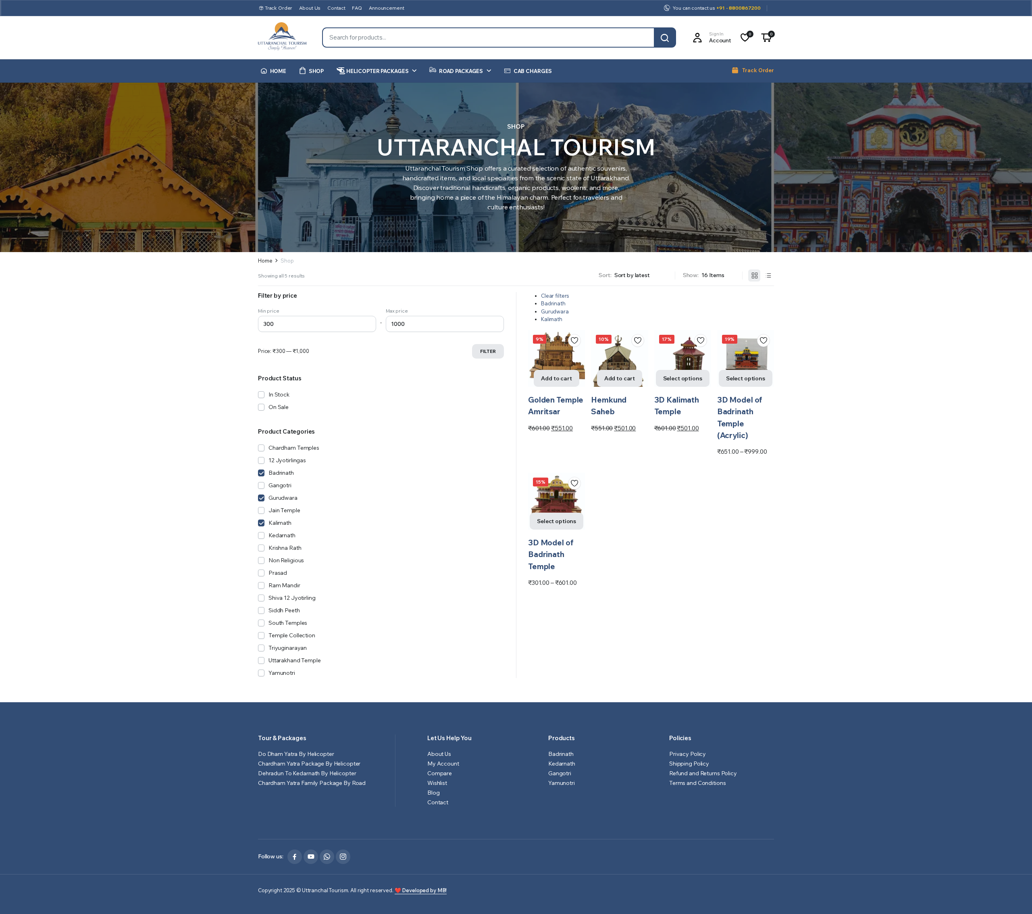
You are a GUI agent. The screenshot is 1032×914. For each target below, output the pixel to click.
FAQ (357, 8)
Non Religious (286, 560)
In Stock (278, 394)
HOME (278, 71)
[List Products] (768, 275)
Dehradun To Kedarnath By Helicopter (307, 773)
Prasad (277, 572)
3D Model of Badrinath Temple (551, 554)
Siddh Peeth (284, 610)
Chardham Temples (293, 447)
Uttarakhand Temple (294, 660)
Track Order (279, 8)
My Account (443, 763)
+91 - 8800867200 (738, 8)
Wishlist (437, 783)
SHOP (316, 71)
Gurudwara (555, 311)
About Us (309, 8)
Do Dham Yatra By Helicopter (296, 753)
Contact (336, 8)
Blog (433, 792)
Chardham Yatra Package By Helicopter (310, 763)
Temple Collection (291, 635)
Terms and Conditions (697, 783)
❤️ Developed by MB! (421, 890)
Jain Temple (284, 510)
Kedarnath (281, 535)
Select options (682, 378)
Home (265, 260)
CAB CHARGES (533, 71)
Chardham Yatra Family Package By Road (312, 783)
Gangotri (279, 485)
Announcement (386, 8)
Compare (577, 369)
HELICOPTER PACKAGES (377, 71)
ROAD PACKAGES (461, 71)
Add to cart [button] (556, 378)
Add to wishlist (574, 340)
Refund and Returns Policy (703, 773)
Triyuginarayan (287, 647)
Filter (488, 351)
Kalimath (551, 319)
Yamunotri (281, 672)
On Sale (278, 407)
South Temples (287, 622)
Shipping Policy (689, 763)
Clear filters (555, 295)
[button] (766, 37)
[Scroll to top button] (1014, 896)
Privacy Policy (687, 753)
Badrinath (553, 303)
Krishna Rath (284, 547)
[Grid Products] (754, 275)
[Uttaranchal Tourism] (282, 37)
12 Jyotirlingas (287, 460)
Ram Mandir (284, 585)
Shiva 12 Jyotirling (292, 597)
